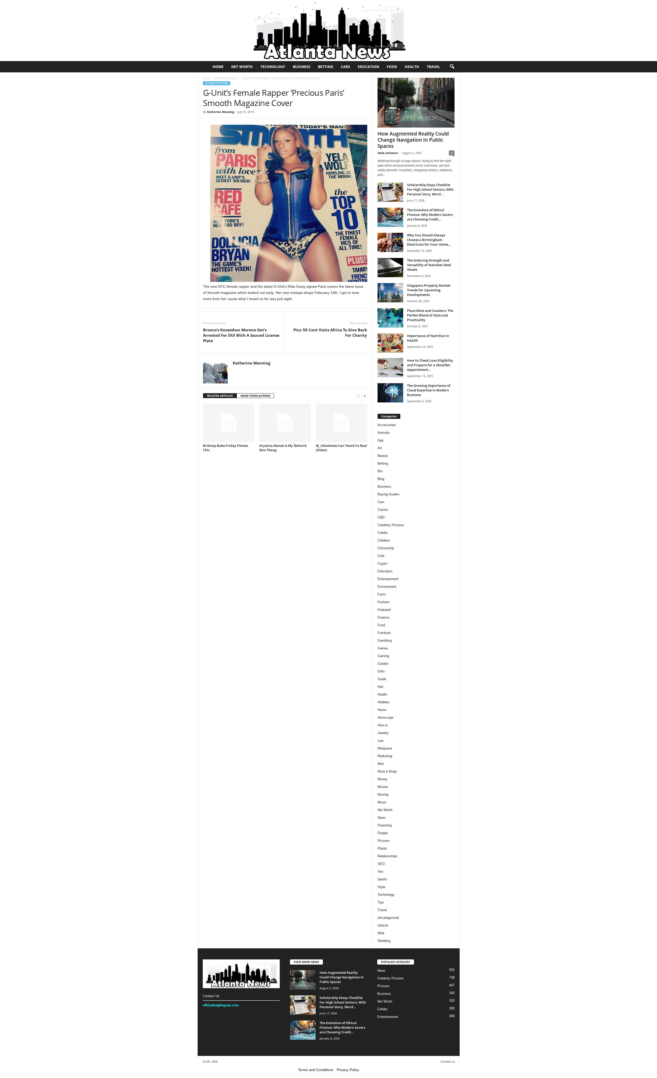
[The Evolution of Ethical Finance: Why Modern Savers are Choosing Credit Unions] (390, 217)
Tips (381, 902)
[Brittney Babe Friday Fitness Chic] (228, 422)
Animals (384, 433)
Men (381, 764)
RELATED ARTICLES (220, 396)
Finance (383, 617)
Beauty (383, 456)
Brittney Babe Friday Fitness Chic (225, 447)
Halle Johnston (388, 153)
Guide (382, 679)
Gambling (385, 640)
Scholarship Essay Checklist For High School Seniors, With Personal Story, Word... (430, 189)
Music (382, 802)
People (383, 833)
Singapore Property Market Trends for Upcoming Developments (428, 290)
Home (218, 66)
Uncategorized (388, 918)
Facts (382, 594)
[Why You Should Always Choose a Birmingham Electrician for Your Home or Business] (390, 242)
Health (412, 66)
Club (381, 556)
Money (383, 779)
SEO (381, 864)
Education (368, 66)
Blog (381, 479)
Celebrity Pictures (226, 78)
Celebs (383, 533)
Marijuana (385, 748)
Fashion (383, 602)
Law (380, 741)
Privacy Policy (348, 1070)
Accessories (387, 425)
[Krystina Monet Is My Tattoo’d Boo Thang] (285, 422)
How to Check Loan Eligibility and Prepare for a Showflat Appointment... (430, 365)
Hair (380, 687)
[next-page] (364, 396)
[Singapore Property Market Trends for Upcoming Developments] (390, 292)
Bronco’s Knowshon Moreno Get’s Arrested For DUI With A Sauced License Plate (241, 335)
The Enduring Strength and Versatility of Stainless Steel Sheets (429, 265)
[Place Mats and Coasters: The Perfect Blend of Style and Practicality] (390, 318)
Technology (272, 66)
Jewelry (383, 733)
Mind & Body (387, 771)
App (380, 440)
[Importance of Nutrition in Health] (390, 343)
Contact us (448, 1061)
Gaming (383, 656)
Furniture (384, 633)
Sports (382, 879)
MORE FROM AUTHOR (255, 396)
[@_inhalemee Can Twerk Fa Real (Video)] (341, 422)
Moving (383, 794)
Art (380, 448)
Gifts (381, 671)
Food (392, 66)
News (382, 818)
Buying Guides (388, 494)
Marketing (385, 756)
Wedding (384, 941)
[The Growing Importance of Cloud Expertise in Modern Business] (390, 392)
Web (381, 933)
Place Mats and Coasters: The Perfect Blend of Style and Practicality (430, 315)
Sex (380, 871)
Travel (433, 66)
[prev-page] (358, 396)
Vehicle (383, 925)
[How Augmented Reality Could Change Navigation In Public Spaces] (416, 103)
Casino (383, 510)
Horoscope (385, 717)
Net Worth (242, 66)
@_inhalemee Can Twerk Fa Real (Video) (341, 447)
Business (301, 66)
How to (383, 725)
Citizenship (386, 548)
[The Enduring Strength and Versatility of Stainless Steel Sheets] (390, 267)
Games (383, 648)
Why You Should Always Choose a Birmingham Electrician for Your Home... (429, 240)
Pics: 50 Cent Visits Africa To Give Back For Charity (330, 332)
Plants (382, 848)
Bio (380, 471)
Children (384, 540)
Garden (383, 664)
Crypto (382, 563)
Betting (325, 66)
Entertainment (388, 579)
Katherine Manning (220, 112)
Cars (345, 66)
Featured (384, 610)
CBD (381, 517)
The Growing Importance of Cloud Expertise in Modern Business (428, 390)
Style (381, 887)
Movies (383, 787)
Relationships (388, 856)
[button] (452, 66)
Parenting (385, 825)
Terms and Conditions (315, 1070)
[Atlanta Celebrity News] (328, 30)
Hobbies (384, 702)
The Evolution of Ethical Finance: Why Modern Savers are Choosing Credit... (430, 215)
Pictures (384, 841)
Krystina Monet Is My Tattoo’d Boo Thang (282, 447)
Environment (387, 587)
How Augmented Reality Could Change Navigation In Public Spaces (413, 139)
